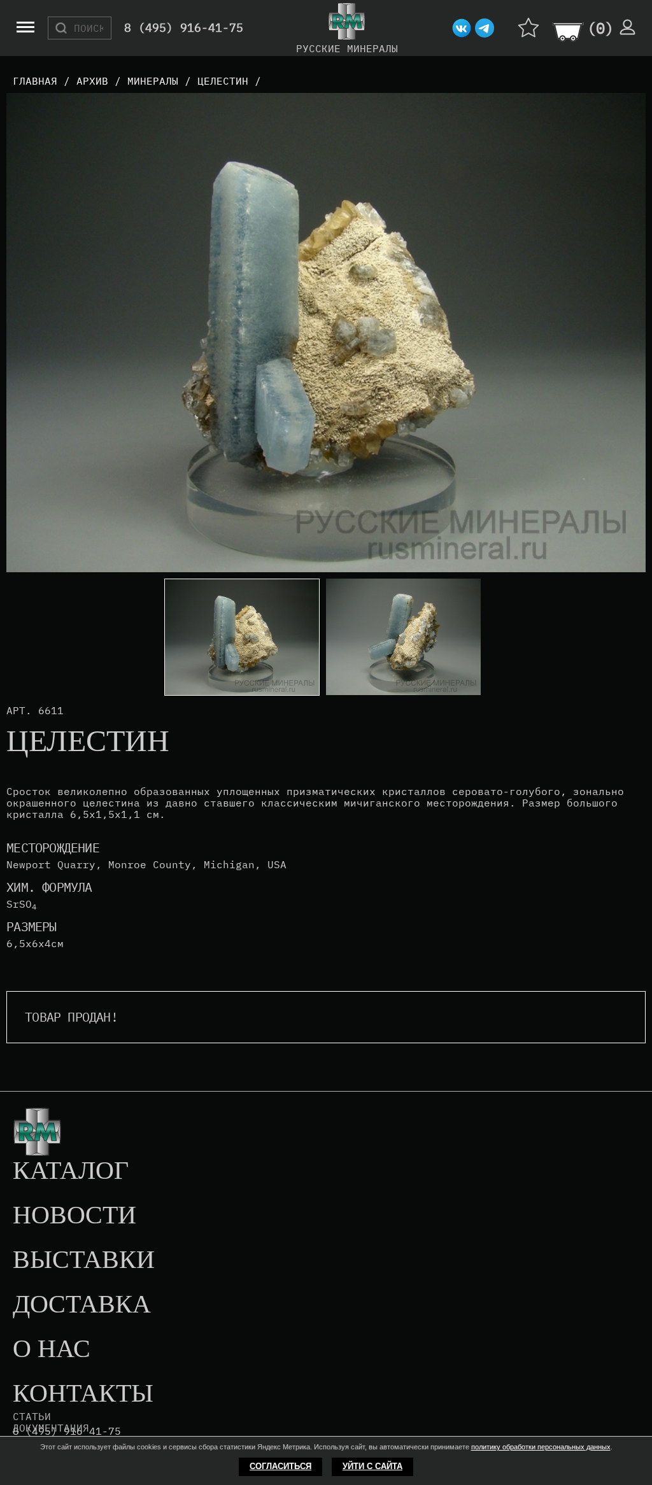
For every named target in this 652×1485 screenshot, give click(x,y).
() (600, 28)
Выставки (84, 1260)
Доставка (82, 1304)
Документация (51, 1427)
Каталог (71, 1171)
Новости (74, 1215)
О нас (51, 1349)
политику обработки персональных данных (541, 1447)
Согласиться (280, 1466)
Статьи (32, 1416)
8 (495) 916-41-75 (183, 28)
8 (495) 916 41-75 (67, 1431)
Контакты (83, 1394)
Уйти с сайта (372, 1466)
